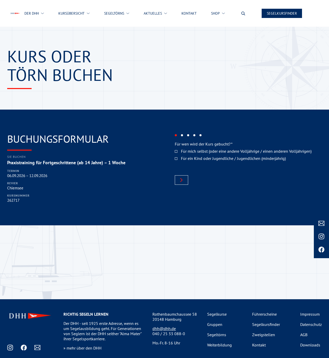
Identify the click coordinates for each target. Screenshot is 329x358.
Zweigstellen (263, 334)
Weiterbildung (219, 344)
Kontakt (259, 344)
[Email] (321, 223)
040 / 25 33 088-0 (168, 333)
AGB (303, 334)
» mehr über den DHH (82, 348)
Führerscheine (264, 314)
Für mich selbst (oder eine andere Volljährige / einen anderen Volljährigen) (246, 151)
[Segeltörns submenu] (127, 13)
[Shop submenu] (223, 13)
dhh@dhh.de (164, 328)
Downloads (310, 344)
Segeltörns (216, 334)
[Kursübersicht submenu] (88, 13)
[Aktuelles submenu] (165, 13)
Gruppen (214, 324)
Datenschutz (311, 324)
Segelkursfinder (282, 13)
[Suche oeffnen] (243, 13)
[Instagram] (321, 236)
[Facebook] (321, 249)
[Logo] (15, 13)
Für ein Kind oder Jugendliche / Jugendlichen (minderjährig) (233, 158)
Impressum (310, 314)
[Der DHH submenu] (42, 13)
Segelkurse (217, 314)
